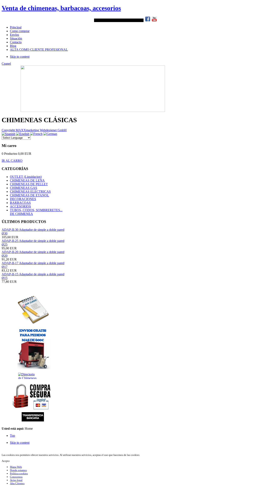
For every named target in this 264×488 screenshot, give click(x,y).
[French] (36, 134)
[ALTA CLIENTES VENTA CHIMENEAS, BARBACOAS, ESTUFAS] (33, 309)
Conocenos (16, 476)
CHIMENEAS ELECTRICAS (30, 191)
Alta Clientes (17, 483)
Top (12, 435)
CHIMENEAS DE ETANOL (29, 195)
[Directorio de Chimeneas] (12, 376)
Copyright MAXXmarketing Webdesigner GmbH (34, 130)
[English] (22, 134)
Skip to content (19, 56)
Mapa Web (16, 466)
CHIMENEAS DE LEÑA (27, 180)
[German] (50, 134)
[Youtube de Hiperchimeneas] (154, 20)
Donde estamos (18, 470)
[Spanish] (8, 134)
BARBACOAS (20, 202)
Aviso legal (16, 480)
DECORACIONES (23, 199)
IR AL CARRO (12, 160)
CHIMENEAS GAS (23, 188)
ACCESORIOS (20, 206)
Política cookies (19, 473)
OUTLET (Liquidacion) (26, 176)
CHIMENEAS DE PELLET (29, 184)
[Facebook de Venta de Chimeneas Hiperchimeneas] (147, 20)
